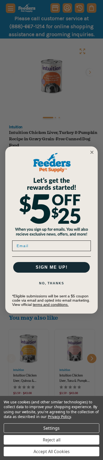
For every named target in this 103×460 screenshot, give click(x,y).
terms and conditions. (51, 304)
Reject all (51, 440)
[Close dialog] (92, 152)
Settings (51, 428)
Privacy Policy (59, 416)
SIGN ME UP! (52, 267)
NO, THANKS (51, 283)
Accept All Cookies (52, 451)
